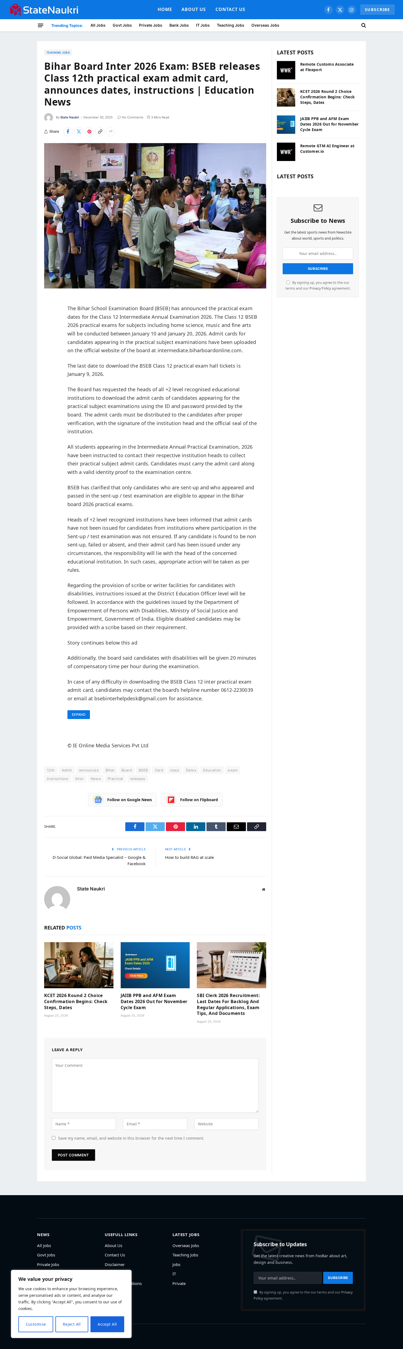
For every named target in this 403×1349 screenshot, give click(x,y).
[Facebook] (49, 315)
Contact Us (230, 9)
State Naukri (69, 117)
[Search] (363, 25)
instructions (58, 778)
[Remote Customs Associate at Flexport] (286, 70)
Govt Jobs (122, 25)
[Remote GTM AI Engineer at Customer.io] (286, 152)
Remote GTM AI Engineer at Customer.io (327, 148)
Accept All (107, 1324)
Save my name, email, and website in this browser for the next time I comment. (131, 1138)
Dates (191, 770)
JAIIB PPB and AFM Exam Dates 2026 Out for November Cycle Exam (154, 1002)
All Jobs (98, 25)
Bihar (110, 770)
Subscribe (377, 9)
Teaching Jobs (230, 25)
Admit (67, 770)
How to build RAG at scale (189, 857)
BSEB (143, 770)
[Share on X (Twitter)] (78, 131)
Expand (79, 714)
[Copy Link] (100, 131)
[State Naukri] (44, 9)
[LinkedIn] (49, 343)
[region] (71, 1304)
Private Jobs (150, 25)
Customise (36, 1324)
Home (165, 9)
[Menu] (40, 25)
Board (126, 770)
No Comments (132, 117)
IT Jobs (203, 25)
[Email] (49, 371)
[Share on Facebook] (68, 131)
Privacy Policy (320, 288)
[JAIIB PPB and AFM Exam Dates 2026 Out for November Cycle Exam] (155, 965)
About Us (193, 9)
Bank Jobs (179, 25)
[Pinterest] (49, 357)
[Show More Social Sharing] (110, 131)
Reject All (72, 1324)
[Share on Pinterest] (89, 131)
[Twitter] (49, 329)
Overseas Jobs (265, 25)
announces (89, 770)
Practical (115, 778)
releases (137, 778)
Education (212, 770)
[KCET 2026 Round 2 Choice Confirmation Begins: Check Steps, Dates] (78, 965)
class (174, 770)
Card (159, 770)
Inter (79, 778)
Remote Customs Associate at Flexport (327, 67)
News (96, 778)
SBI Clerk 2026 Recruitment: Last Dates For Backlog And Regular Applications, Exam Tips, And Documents (228, 1004)
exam (232, 770)
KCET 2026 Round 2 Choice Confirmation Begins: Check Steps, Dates (75, 1002)
